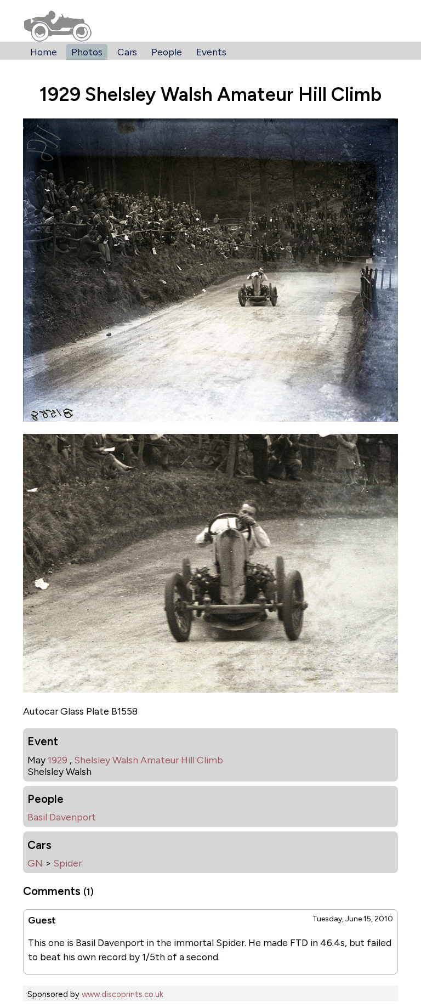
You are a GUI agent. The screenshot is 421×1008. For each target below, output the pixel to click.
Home (43, 52)
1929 (57, 760)
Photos (87, 52)
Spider (67, 863)
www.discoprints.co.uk (122, 994)
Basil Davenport (61, 817)
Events (211, 52)
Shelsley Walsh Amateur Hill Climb (148, 760)
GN (35, 863)
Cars (127, 52)
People (166, 52)
